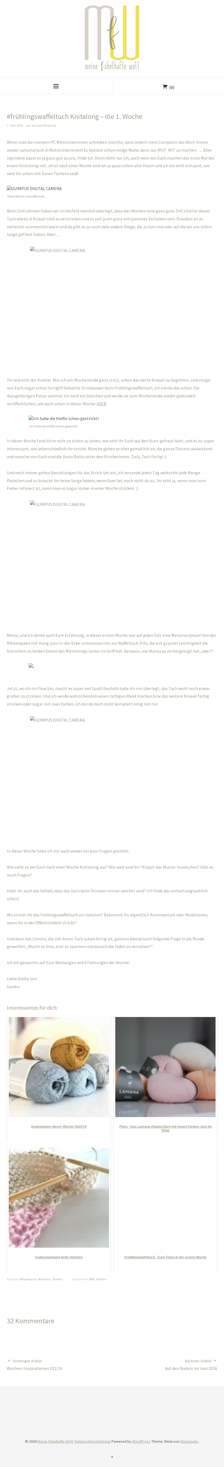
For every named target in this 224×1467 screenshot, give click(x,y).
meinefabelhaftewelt (43, 125)
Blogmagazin (28, 1279)
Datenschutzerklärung (93, 1441)
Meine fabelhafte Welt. (55, 1441)
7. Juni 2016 (15, 125)
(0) (171, 87)
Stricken (57, 1279)
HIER (101, 403)
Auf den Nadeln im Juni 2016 (191, 1364)
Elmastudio (189, 1441)
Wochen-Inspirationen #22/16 (35, 1364)
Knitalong (44, 1279)
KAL (92, 1279)
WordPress (141, 1441)
